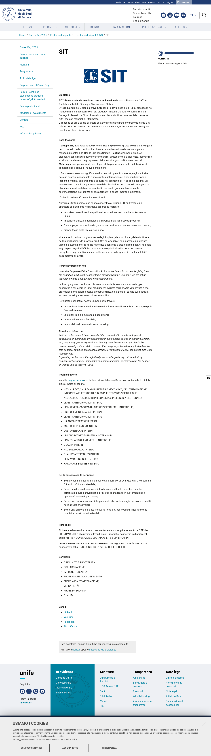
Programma (26, 71)
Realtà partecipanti (60, 35)
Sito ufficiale (70, 626)
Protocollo (138, 691)
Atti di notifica (173, 696)
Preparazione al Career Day (34, 85)
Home (22, 35)
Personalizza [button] (109, 748)
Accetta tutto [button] (70, 748)
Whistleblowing (141, 696)
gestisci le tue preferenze (102, 649)
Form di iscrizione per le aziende (33, 56)
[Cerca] (204, 15)
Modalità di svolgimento (33, 113)
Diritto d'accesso (175, 677)
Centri (103, 691)
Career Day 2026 (38, 35)
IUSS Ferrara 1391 (110, 686)
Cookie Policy (71, 739)
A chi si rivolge (28, 78)
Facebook (69, 621)
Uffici (103, 706)
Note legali (171, 691)
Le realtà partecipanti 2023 (88, 35)
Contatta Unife (64, 677)
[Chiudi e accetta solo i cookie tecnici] (203, 724)
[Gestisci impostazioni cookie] (208, 378)
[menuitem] (29, 27)
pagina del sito (76, 380)
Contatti (24, 119)
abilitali (76, 649)
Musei (103, 701)
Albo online (139, 677)
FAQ (22, 126)
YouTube (68, 617)
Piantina (24, 64)
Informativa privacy (30, 133)
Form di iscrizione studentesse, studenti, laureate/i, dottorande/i (32, 96)
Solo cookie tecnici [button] (31, 748)
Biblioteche (106, 696)
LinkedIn (68, 612)
